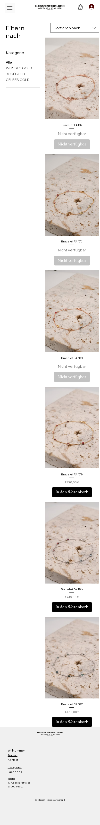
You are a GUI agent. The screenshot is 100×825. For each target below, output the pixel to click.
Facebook (15, 772)
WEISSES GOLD (19, 68)
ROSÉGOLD (15, 74)
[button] (80, 7)
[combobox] (74, 28)
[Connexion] (91, 7)
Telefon (12, 778)
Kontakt (13, 759)
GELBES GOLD (18, 80)
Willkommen (16, 750)
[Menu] (10, 8)
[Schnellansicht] (72, 78)
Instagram (15, 767)
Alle (9, 62)
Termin (12, 755)
